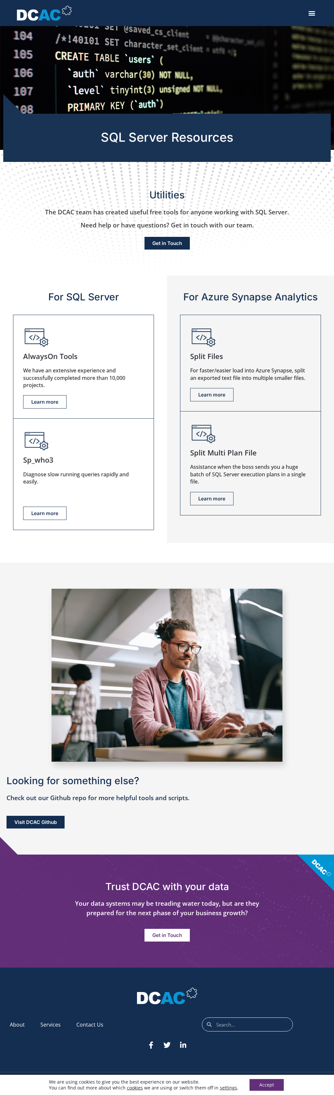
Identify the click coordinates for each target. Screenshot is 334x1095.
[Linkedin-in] (183, 1045)
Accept (266, 1085)
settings (228, 1088)
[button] (312, 13)
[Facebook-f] (151, 1045)
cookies (135, 1088)
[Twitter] (167, 1045)
